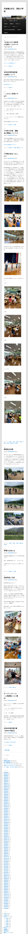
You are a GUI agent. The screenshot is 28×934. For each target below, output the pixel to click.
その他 (14, 124)
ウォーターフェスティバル (9, 764)
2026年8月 (6, 772)
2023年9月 (6, 824)
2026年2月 (6, 781)
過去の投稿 (6, 750)
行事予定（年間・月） (13, 20)
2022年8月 (6, 844)
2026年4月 (6, 778)
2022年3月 (6, 852)
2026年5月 (6, 777)
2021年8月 (6, 863)
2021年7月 (6, 864)
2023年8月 (6, 825)
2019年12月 (6, 894)
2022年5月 (6, 849)
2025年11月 (6, 786)
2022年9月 (6, 842)
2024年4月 (6, 816)
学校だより (18, 23)
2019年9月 (6, 899)
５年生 (13, 543)
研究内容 (6, 931)
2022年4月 (6, 850)
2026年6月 (6, 775)
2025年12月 (6, 785)
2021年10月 (6, 860)
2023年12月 (6, 819)
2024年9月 (6, 808)
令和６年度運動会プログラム (10, 144)
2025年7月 (6, 792)
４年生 (20, 441)
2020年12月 (6, 875)
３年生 (17, 441)
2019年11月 (6, 896)
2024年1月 (6, 817)
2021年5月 (6, 867)
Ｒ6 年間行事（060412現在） (10, 742)
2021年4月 (6, 869)
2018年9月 (6, 908)
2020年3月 (6, 889)
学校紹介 (6, 23)
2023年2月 (6, 835)
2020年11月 (6, 877)
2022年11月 (6, 839)
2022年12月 (6, 838)
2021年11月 (6, 858)
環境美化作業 (8, 449)
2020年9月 (6, 880)
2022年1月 (6, 855)
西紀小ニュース (7, 26)
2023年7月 (6, 827)
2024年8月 (6, 810)
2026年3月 (6, 780)
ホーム (5, 20)
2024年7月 (6, 811)
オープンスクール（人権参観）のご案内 (11, 695)
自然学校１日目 (9, 577)
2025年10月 (6, 788)
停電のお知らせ (9, 550)
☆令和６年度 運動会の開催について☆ (11, 132)
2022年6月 (6, 847)
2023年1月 (6, 836)
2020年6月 (6, 885)
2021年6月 (6, 866)
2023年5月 (6, 830)
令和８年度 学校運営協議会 (9, 29)
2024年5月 (6, 814)
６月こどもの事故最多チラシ (10, 63)
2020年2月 (6, 891)
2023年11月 (6, 821)
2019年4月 (6, 906)
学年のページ (15, 26)
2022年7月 (6, 846)
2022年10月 (6, 841)
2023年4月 (6, 831)
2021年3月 (6, 871)
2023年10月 (6, 822)
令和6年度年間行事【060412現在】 (10, 729)
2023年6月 (6, 828)
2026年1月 (6, 783)
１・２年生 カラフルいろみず (10, 767)
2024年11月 (6, 805)
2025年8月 (6, 791)
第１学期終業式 (7, 762)
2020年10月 (6, 878)
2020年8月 (6, 881)
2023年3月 (6, 833)
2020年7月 (6, 883)
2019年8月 (6, 900)
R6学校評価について (8, 84)
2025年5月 (6, 796)
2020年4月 (6, 888)
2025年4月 (6, 797)
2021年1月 (6, 874)
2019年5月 (6, 905)
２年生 (13, 441)
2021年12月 (6, 856)
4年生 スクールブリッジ (9, 765)
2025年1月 (6, 802)
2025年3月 (6, 799)
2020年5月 (6, 886)
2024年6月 (6, 813)
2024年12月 (6, 803)
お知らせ (11, 23)
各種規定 (6, 32)
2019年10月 (6, 897)
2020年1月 (6, 892)
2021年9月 (6, 861)
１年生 (10, 441)
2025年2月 (6, 800)
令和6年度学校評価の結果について (10, 73)
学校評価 (19, 29)
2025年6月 (6, 794)
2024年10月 (6, 806)
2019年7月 (6, 902)
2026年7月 (6, 774)
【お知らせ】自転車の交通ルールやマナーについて (11, 44)
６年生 (7, 443)
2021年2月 (6, 872)
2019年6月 (6, 903)
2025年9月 (6, 789)
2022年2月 (6, 853)
